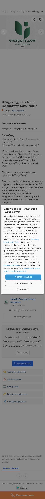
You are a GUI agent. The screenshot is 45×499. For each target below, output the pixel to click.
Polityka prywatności (18, 271)
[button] (22, 289)
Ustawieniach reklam (12, 265)
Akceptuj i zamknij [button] (23, 277)
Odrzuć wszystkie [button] (23, 283)
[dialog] (22, 249)
